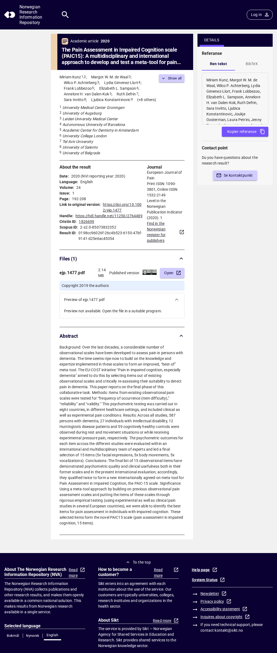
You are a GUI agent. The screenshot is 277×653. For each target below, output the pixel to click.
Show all (175, 78)
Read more (73, 573)
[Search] (65, 14)
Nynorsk (32, 636)
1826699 (86, 221)
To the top (142, 562)
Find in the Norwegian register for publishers (156, 232)
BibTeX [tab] (252, 64)
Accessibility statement (220, 609)
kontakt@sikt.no (229, 630)
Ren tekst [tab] (218, 64)
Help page (201, 570)
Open (169, 273)
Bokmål (13, 636)
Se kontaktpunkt (238, 175)
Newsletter (209, 593)
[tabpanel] (235, 99)
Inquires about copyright (221, 617)
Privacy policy (212, 601)
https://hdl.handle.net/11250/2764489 (109, 216)
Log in (256, 14)
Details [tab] (211, 40)
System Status (204, 580)
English (52, 635)
